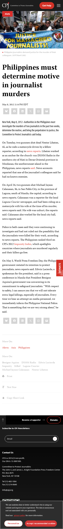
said (32, 168)
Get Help (46, 5)
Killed (17, 366)
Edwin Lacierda (47, 363)
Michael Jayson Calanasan (15, 370)
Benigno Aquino (10, 363)
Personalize (13, 523)
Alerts (7, 14)
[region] (31, 515)
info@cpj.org (7, 490)
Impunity (7, 366)
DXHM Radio (29, 363)
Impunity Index (22, 244)
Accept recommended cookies (41, 523)
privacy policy (19, 515)
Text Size (11, 387)
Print (9, 376)
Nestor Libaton (40, 370)
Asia (13, 348)
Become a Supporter (31, 420)
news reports (34, 151)
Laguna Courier (31, 366)
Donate (54, 419)
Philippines (24, 348)
